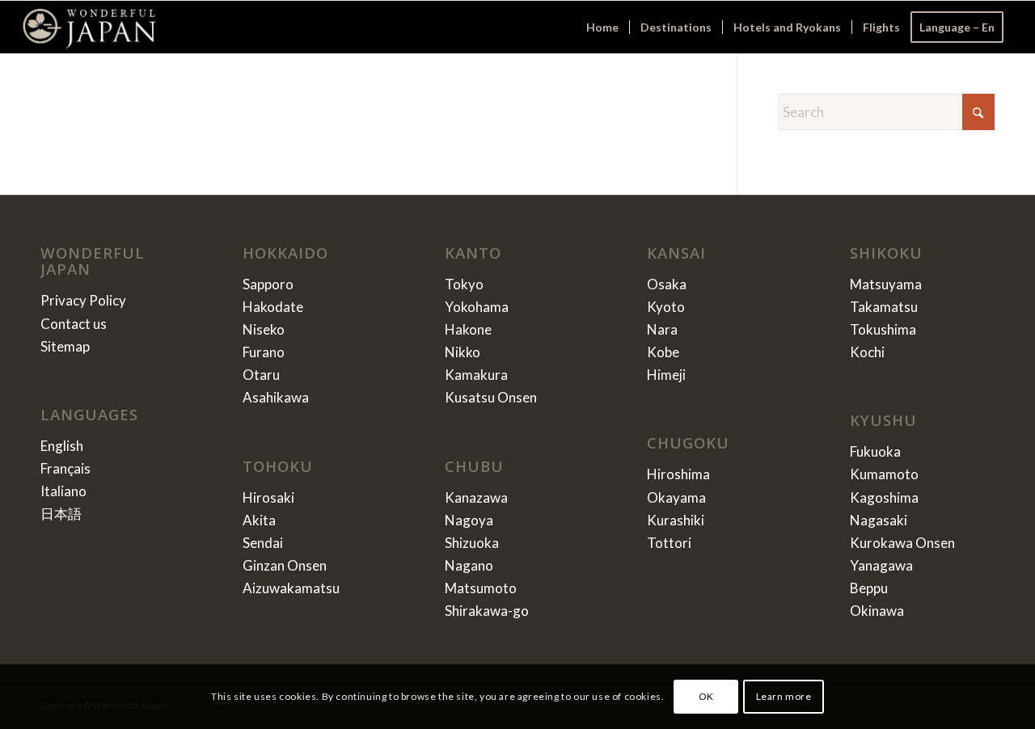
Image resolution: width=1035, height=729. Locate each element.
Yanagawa (881, 565)
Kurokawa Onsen (902, 542)
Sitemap (65, 346)
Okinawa (877, 610)
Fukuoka (875, 451)
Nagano (469, 565)
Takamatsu (884, 306)
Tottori (669, 542)
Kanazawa (476, 497)
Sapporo (268, 284)
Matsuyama (886, 284)
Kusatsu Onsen (491, 397)
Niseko (264, 329)
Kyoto (666, 306)
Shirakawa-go (487, 610)
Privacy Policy (83, 300)
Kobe (663, 351)
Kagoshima (884, 497)
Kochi (867, 351)
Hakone (468, 329)
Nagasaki (878, 520)
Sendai (263, 542)
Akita (259, 520)
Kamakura (476, 374)
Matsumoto (481, 587)
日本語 (61, 513)
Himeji (666, 374)
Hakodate (273, 306)
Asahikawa (276, 397)
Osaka (666, 284)
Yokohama (477, 306)
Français (65, 468)
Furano (264, 351)
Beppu (869, 587)
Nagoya (469, 520)
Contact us (73, 323)
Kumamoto (884, 474)
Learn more (784, 696)
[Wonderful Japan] (89, 27)
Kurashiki (675, 520)
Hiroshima (678, 474)
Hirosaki (268, 497)
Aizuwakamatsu (291, 587)
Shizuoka (472, 542)
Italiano (63, 490)
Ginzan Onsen (285, 565)
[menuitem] (602, 27)
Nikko (462, 351)
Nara (662, 329)
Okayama (676, 497)
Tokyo (464, 284)
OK (706, 696)
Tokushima (883, 329)
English (61, 445)
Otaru (261, 374)
